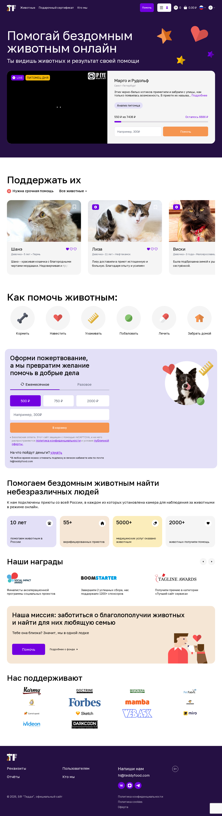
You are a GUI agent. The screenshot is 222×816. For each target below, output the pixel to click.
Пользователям (75, 768)
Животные (27, 7)
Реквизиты (16, 768)
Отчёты (13, 777)
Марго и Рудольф (131, 80)
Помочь (147, 7)
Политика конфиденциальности (140, 796)
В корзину (60, 427)
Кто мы (82, 7)
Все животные (71, 191)
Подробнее (199, 95)
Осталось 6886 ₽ (196, 117)
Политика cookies (130, 802)
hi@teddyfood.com (134, 775)
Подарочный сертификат (56, 7)
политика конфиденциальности (58, 440)
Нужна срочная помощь (33, 191)
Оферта (123, 807)
